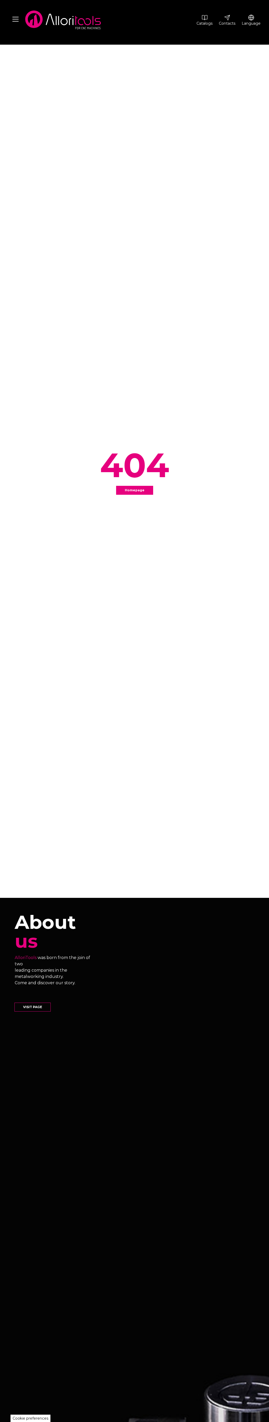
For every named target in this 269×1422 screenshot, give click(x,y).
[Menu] (15, 20)
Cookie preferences (30, 1418)
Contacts (227, 23)
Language (251, 23)
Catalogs (204, 23)
